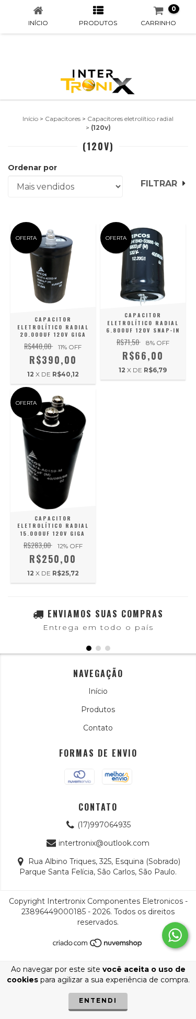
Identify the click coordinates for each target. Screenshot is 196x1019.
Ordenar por (32, 167)
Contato (98, 728)
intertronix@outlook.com (104, 843)
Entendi (98, 1000)
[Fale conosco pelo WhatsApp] (175, 935)
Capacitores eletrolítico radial (130, 119)
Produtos (98, 709)
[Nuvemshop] (98, 946)
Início (30, 119)
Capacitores (62, 119)
